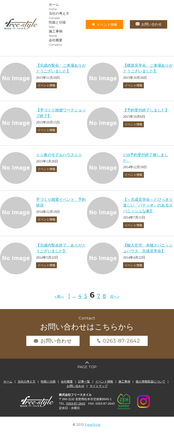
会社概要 (67, 381)
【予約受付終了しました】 (146, 110)
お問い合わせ (151, 24)
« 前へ (59, 296)
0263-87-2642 (121, 341)
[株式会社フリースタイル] (21, 29)
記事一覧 (84, 381)
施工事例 (124, 381)
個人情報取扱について (150, 381)
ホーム (7, 381)
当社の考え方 (26, 381)
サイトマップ (99, 386)
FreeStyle (92, 425)
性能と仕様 (48, 381)
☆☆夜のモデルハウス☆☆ (59, 155)
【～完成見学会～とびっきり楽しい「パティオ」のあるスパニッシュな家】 (148, 205)
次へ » (114, 296)
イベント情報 (107, 24)
